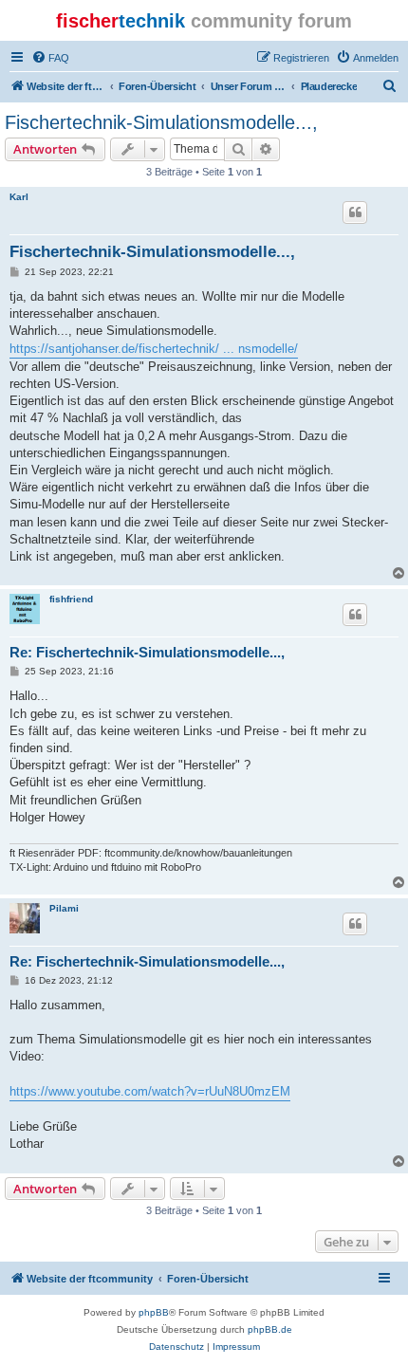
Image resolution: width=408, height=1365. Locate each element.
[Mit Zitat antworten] (355, 212)
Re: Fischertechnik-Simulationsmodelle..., (147, 652)
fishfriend (71, 599)
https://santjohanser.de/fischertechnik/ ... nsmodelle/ (153, 348)
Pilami (64, 908)
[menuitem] (50, 57)
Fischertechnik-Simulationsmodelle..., (161, 122)
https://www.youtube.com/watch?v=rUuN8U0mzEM (149, 1091)
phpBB (154, 1312)
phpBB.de (270, 1329)
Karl (18, 197)
